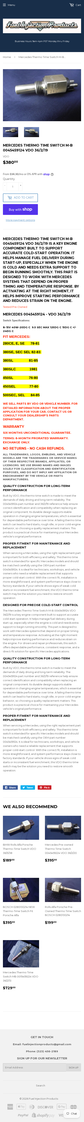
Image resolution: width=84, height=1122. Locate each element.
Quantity (9, 179)
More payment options (20, 220)
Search (40, 1085)
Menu (11, 4)
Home (7, 57)
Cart (78, 4)
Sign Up (74, 1067)
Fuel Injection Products (43, 1098)
